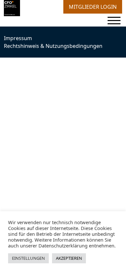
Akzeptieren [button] (69, 258)
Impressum (18, 38)
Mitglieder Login (93, 6)
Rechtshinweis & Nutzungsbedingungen (53, 45)
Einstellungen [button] (28, 258)
